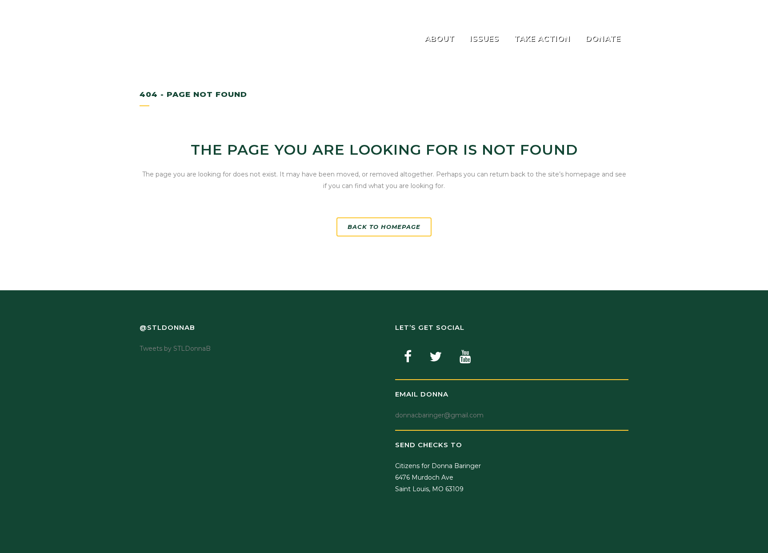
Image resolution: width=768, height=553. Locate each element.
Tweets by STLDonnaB (175, 349)
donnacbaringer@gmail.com (439, 415)
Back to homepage (384, 226)
